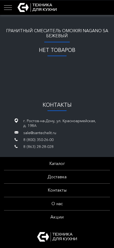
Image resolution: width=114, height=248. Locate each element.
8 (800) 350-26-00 (38, 139)
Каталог (57, 163)
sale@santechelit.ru (39, 132)
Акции (57, 217)
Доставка (57, 176)
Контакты (57, 190)
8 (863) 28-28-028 (38, 146)
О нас (57, 203)
